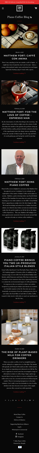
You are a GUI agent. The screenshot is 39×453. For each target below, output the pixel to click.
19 (30, 400)
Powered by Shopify (19, 443)
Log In (19, 427)
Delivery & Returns (19, 420)
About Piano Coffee (19, 414)
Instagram (20, 437)
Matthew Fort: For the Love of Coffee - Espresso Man (19, 115)
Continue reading (18, 73)
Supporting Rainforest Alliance (19, 424)
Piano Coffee (22, 441)
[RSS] (31, 17)
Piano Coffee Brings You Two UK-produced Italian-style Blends (19, 263)
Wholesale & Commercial (19, 430)
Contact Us (19, 417)
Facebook (20, 434)
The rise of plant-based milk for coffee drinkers (19, 355)
